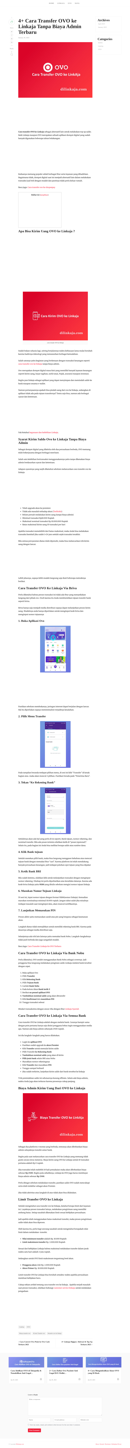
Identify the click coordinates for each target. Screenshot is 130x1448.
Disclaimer (108, 1444)
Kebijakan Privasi (116, 1444)
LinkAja (61, 3)
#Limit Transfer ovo (39, 1333)
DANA (77, 3)
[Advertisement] (55, 115)
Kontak (102, 1444)
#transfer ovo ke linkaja (54, 1333)
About (97, 1444)
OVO (70, 3)
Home (51, 3)
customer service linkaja (64, 1288)
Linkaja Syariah (72, 1009)
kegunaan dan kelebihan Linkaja (43, 432)
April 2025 (101, 24)
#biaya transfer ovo (24, 1333)
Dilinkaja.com (20, 1444)
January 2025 (102, 27)
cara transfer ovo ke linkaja (30, 364)
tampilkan (44, 195)
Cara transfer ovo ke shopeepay (41, 187)
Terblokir (57, 511)
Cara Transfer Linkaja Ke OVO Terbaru (44, 946)
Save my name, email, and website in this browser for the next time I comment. (55, 1425)
